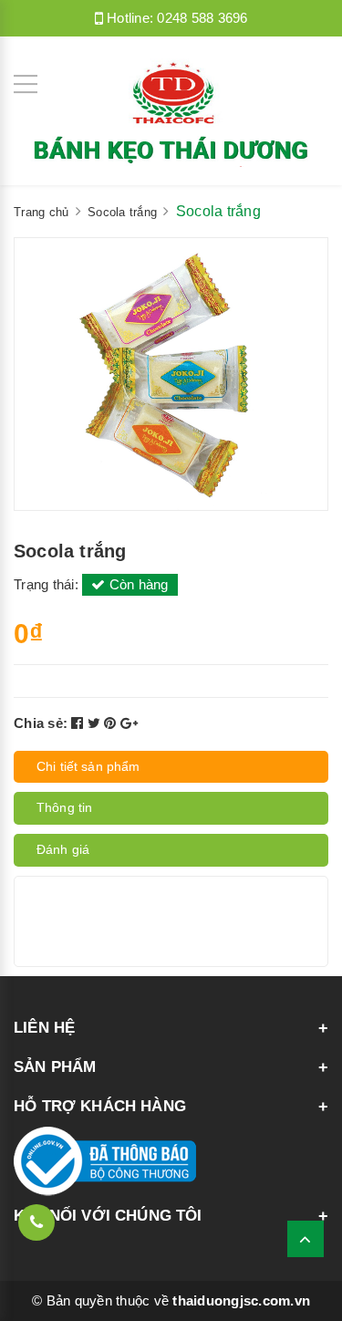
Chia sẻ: (40, 723)
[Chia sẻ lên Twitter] (96, 723)
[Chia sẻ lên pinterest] (112, 723)
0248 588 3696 (202, 18)
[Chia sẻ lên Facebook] (79, 723)
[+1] (129, 723)
